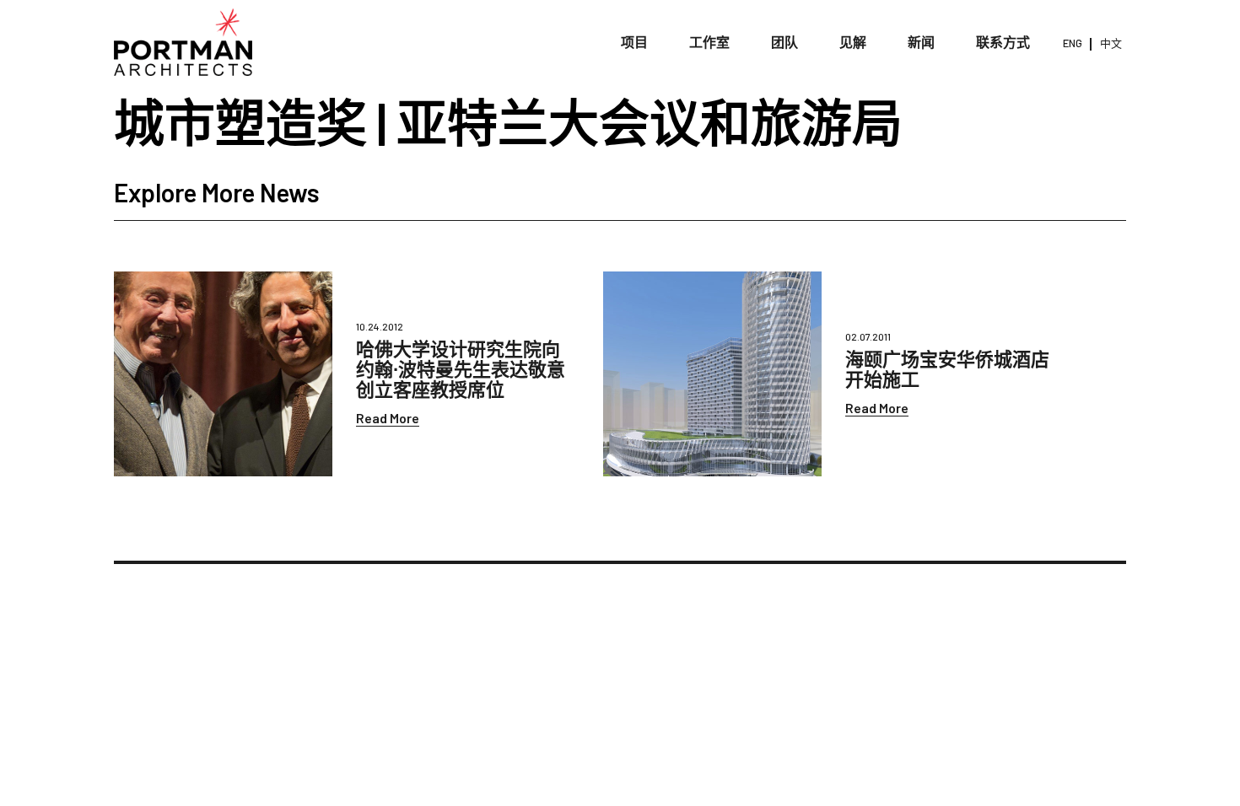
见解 (852, 42)
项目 (634, 42)
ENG (1072, 43)
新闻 (921, 42)
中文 (1111, 43)
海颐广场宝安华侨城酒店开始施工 (947, 368)
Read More (387, 418)
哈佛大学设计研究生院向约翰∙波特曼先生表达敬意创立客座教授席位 (460, 368)
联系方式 (1003, 42)
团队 (784, 42)
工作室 (709, 42)
